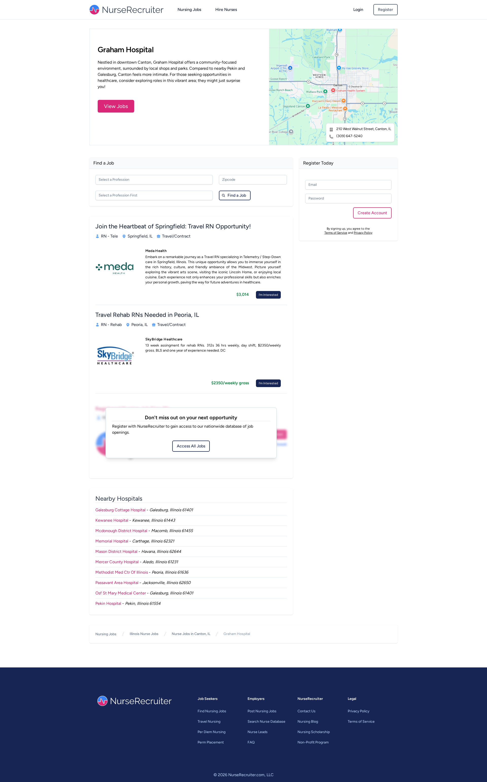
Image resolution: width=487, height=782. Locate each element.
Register (385, 9)
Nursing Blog (308, 721)
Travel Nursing (209, 721)
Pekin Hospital (108, 603)
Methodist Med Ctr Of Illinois (121, 572)
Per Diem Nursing (211, 732)
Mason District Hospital (116, 551)
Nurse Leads (258, 732)
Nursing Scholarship (314, 732)
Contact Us (307, 711)
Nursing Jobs (189, 9)
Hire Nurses (226, 9)
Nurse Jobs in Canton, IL (191, 634)
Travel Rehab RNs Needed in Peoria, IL (147, 314)
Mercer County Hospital (117, 561)
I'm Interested (268, 295)
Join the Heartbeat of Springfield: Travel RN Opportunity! (173, 226)
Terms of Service (335, 232)
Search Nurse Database (266, 721)
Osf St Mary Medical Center (120, 593)
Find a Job (237, 195)
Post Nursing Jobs (262, 711)
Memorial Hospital (111, 541)
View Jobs (116, 106)
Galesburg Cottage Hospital (120, 509)
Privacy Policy (363, 232)
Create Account (372, 212)
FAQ (251, 742)
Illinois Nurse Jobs (144, 634)
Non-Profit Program (313, 742)
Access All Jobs (191, 446)
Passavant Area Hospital (116, 582)
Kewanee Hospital (111, 520)
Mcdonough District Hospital (121, 530)
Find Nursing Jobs (212, 711)
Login (358, 9)
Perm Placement (211, 742)
